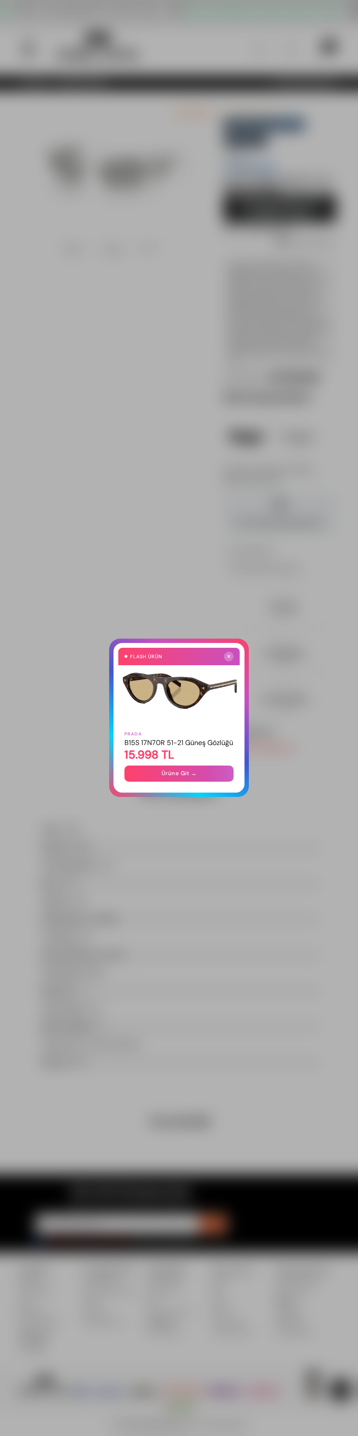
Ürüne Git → (179, 773)
